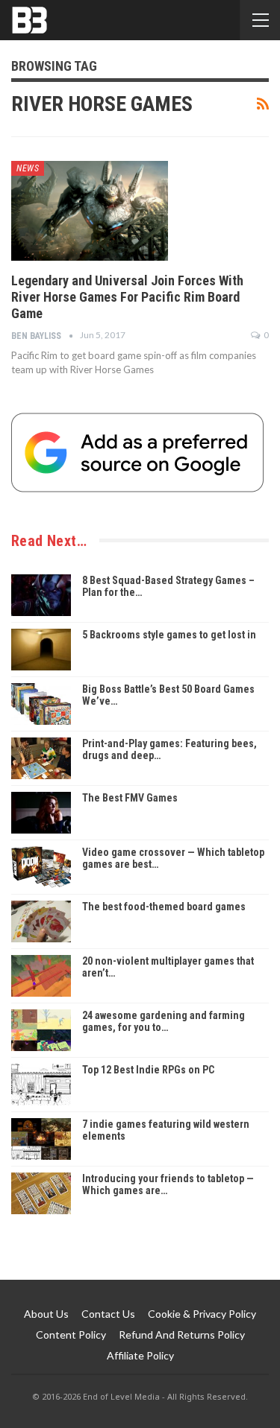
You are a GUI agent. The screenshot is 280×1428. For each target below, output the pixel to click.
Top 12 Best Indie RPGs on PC (148, 1070)
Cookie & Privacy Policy (202, 1313)
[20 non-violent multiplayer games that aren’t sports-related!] (41, 976)
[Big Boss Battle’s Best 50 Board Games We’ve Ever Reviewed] (41, 704)
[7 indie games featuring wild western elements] (41, 1139)
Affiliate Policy (140, 1355)
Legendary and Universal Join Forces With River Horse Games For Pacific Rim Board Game (127, 297)
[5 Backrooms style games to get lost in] (41, 649)
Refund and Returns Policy (182, 1334)
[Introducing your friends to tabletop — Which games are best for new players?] (41, 1193)
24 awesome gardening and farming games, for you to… (163, 1021)
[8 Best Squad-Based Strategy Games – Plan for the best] (41, 595)
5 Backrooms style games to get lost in (169, 635)
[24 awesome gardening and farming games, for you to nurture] (41, 1030)
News (27, 168)
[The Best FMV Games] (41, 813)
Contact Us (108, 1313)
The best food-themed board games (164, 907)
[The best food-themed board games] (41, 921)
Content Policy (71, 1334)
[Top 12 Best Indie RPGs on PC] (41, 1084)
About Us (46, 1313)
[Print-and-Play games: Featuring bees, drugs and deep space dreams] (41, 758)
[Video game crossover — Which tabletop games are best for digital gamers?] (41, 867)
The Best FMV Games (130, 798)
